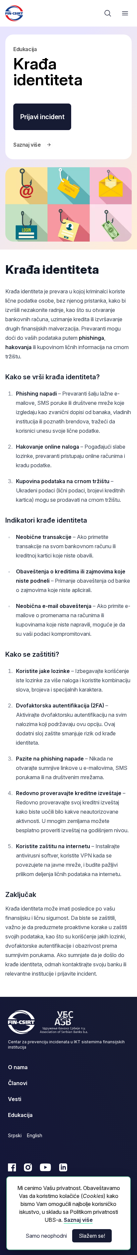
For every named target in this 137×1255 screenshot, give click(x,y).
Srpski (15, 1135)
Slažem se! (92, 1235)
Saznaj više (78, 1220)
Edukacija (25, 49)
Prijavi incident (42, 117)
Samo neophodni (46, 1235)
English (34, 1135)
